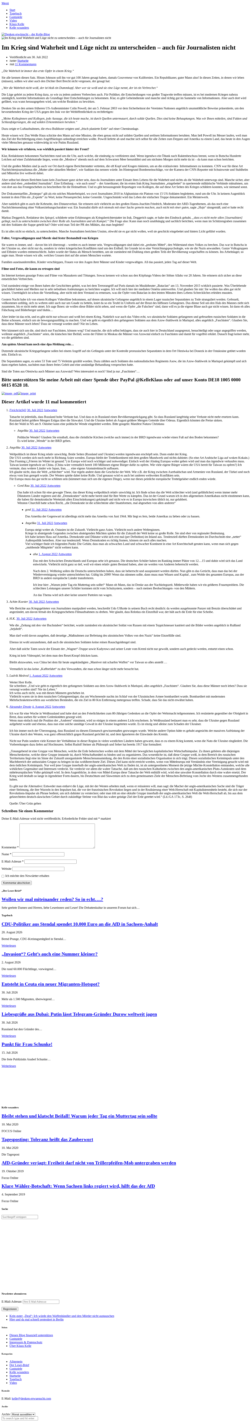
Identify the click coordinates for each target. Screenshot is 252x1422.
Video (13, 20)
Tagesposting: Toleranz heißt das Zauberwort (47, 1139)
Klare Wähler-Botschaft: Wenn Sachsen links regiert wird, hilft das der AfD (78, 1186)
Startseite (23, 60)
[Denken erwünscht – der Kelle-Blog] (26, 34)
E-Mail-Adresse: (12, 1301)
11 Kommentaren (25, 64)
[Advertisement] (27, 1086)
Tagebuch (15, 13)
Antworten (50, 410)
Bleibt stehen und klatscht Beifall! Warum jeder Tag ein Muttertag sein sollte (79, 1116)
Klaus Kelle (16, 24)
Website (6, 868)
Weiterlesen (9, 945)
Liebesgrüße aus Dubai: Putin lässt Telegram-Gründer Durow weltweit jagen (79, 1014)
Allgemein (15, 1361)
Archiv (6, 1414)
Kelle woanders (19, 27)
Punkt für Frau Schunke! (27, 1044)
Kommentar (10, 847)
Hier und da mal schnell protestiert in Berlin (36, 1319)
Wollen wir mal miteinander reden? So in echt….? (52, 899)
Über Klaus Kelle (20, 1345)
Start (12, 10)
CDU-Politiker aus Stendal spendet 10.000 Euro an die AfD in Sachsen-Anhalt (80, 924)
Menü (5, 3)
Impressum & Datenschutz (25, 1342)
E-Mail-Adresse (13, 861)
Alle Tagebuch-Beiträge (16, 1069)
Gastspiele (15, 17)
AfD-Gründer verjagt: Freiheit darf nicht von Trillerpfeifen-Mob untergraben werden (89, 1162)
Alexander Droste (20, 706)
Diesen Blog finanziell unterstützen (31, 1335)
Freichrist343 (17, 410)
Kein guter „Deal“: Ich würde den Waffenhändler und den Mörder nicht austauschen (61, 1316)
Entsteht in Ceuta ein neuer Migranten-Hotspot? (51, 984)
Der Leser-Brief (19, 1365)
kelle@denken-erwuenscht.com (31, 1398)
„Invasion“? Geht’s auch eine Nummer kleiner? (50, 954)
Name (6, 854)
